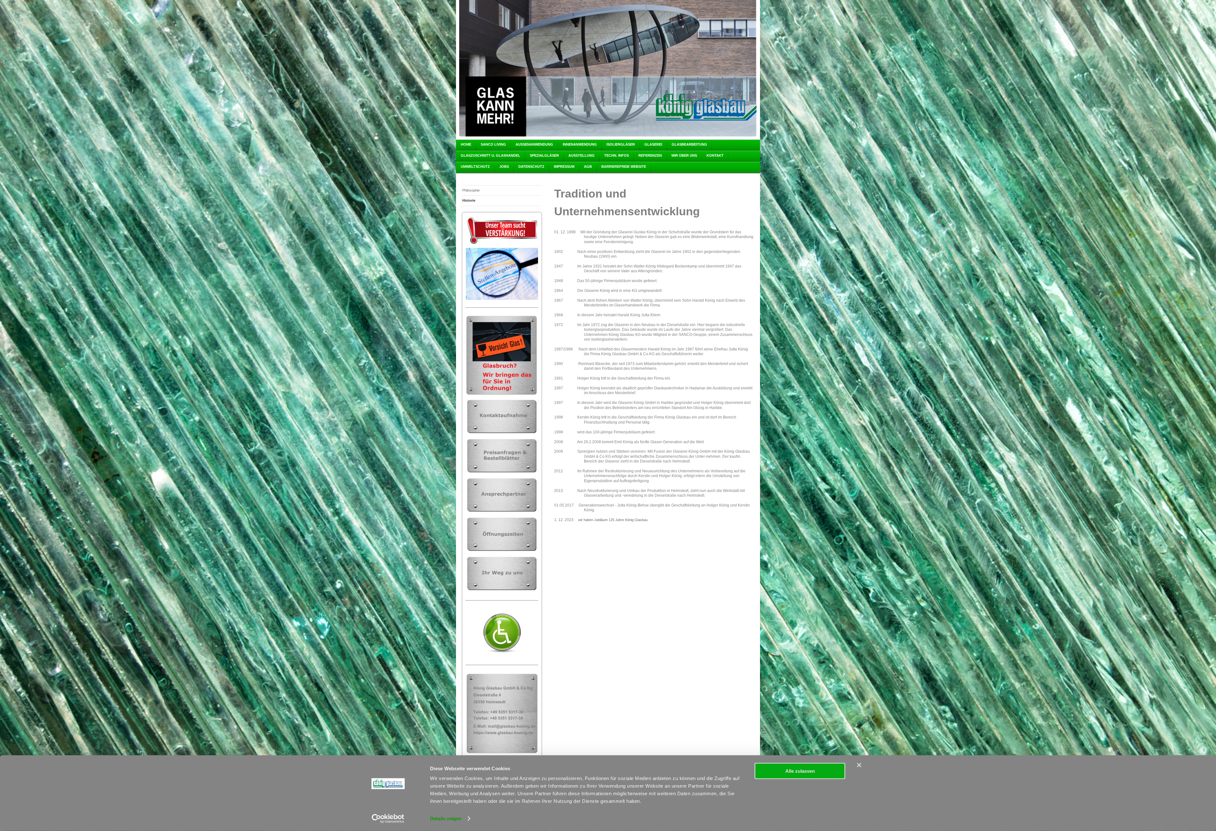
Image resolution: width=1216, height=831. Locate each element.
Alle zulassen (800, 771)
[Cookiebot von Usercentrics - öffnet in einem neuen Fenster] (388, 818)
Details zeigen (445, 818)
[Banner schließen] (859, 765)
